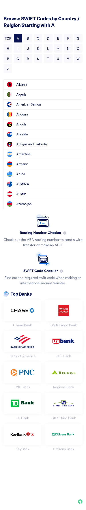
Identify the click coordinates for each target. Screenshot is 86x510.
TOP (8, 38)
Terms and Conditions (60, 481)
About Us (10, 481)
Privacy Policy (31, 481)
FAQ (6, 487)
